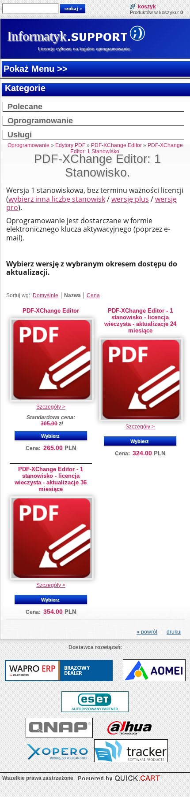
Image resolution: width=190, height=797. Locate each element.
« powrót (147, 632)
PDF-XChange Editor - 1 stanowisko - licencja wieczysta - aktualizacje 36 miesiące (51, 479)
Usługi (20, 134)
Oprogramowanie (40, 120)
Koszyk (147, 7)
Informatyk (36, 36)
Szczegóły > (50, 407)
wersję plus (130, 199)
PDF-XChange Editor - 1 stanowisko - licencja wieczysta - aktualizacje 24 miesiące (140, 320)
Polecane (25, 106)
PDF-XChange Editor (116, 145)
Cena (93, 295)
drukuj (174, 632)
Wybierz (50, 436)
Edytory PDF (70, 145)
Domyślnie (45, 295)
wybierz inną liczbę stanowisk (56, 199)
